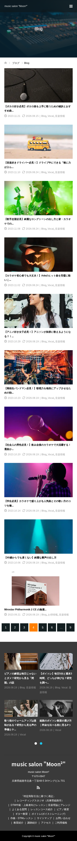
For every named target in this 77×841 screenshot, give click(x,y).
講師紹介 (32, 822)
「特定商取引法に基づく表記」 (38, 796)
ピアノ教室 (63, 809)
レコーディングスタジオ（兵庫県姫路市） (40, 800)
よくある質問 (19, 809)
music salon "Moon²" (16, 6)
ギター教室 (21, 813)
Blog (43, 116)
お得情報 (53, 614)
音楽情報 (60, 116)
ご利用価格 (61, 822)
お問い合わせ (63, 818)
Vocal (51, 116)
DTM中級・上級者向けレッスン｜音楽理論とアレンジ (40, 805)
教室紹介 (18, 822)
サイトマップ (44, 818)
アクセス (46, 822)
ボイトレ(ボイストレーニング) (48, 813)
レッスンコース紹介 (42, 809)
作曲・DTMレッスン (21, 818)
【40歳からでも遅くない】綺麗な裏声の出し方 (30, 557)
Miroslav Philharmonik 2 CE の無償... (25, 609)
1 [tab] (35, 743)
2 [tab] (41, 743)
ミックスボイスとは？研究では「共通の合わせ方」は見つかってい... (39, 678)
